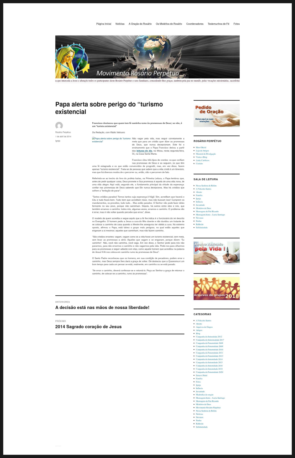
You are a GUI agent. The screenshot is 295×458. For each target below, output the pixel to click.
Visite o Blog (201, 157)
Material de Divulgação (206, 153)
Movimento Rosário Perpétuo (208, 407)
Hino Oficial (201, 147)
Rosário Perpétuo (63, 132)
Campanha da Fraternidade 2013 (209, 356)
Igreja (57, 140)
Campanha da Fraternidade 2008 (209, 343)
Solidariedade (202, 227)
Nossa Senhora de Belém (206, 185)
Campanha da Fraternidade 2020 (209, 372)
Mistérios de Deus (203, 208)
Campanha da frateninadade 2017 (210, 339)
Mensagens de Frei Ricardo (207, 211)
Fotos (237, 23)
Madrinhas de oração (204, 394)
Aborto (199, 192)
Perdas (198, 221)
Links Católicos (202, 160)
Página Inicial (103, 23)
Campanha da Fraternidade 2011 (209, 352)
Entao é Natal (201, 375)
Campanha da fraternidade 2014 (209, 359)
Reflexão (199, 224)
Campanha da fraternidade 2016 (209, 365)
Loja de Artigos (202, 150)
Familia (199, 195)
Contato (199, 163)
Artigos (199, 330)
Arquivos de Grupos (204, 327)
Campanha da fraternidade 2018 (209, 368)
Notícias (120, 23)
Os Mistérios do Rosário (169, 23)
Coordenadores (194, 23)
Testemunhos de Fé (218, 23)
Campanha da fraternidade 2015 (209, 362)
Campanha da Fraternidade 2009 (209, 346)
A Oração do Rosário (140, 23)
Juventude (200, 205)
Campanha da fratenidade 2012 (209, 336)
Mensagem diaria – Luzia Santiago (210, 214)
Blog (198, 333)
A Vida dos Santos (203, 188)
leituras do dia (144, 150)
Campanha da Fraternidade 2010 (209, 349)
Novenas (199, 217)
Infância (199, 201)
